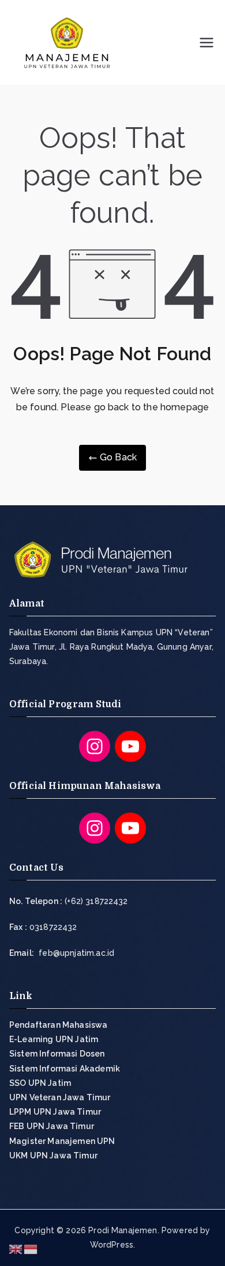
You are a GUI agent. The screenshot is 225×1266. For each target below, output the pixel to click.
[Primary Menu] (206, 43)
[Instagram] (94, 746)
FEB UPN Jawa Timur (51, 1126)
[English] (16, 1248)
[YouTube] (130, 746)
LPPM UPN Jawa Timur (55, 1111)
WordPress (111, 1244)
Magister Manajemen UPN (62, 1141)
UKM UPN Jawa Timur (53, 1155)
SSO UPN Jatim (40, 1083)
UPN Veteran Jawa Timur (60, 1097)
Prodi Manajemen (122, 1230)
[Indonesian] (31, 1248)
